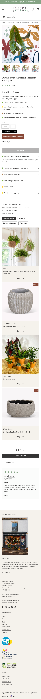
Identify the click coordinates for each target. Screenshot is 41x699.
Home (3, 22)
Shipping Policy (6, 681)
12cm (5, 126)
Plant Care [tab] (23, 223)
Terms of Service (7, 684)
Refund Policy (6, 679)
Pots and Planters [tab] (9, 219)
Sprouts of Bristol (18, 693)
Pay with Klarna (6, 629)
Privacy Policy (6, 676)
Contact (4, 632)
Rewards (4, 624)
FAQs (3, 621)
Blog (3, 619)
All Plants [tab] (22, 219)
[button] (6, 85)
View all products (8, 214)
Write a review (20, 456)
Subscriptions (6, 627)
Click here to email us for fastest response (15, 588)
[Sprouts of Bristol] (20, 9)
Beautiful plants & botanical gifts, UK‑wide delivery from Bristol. (20, 2)
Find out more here (8, 162)
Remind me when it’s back (13, 136)
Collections (11, 22)
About (4, 616)
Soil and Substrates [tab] (9, 223)
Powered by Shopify (31, 693)
